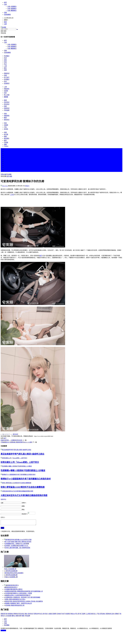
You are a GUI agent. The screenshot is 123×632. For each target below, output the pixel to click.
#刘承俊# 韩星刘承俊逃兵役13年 (14, 605)
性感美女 (10, 613)
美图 (5, 136)
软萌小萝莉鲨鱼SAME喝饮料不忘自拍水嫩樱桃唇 (23, 487)
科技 (5, 62)
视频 (5, 70)
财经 (5, 106)
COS (5, 171)
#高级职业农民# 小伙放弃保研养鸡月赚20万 (17, 595)
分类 (5, 4)
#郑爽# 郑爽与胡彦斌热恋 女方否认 (15, 599)
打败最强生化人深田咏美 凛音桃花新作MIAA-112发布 (16, 442)
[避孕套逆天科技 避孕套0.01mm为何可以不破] (63, 539)
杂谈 (46, 613)
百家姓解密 (7, 14)
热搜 (5, 75)
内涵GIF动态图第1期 (10, 569)
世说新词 (6, 83)
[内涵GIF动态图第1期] (63, 561)
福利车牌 (18, 615)
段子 (5, 161)
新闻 (5, 100)
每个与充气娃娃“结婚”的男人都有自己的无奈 (18, 541)
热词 (5, 58)
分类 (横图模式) (12, 10)
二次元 (12, 194)
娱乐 (5, 68)
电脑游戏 (6, 115)
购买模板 (6, 625)
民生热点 (6, 104)
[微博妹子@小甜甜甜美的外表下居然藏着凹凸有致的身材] (61, 474)
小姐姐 (50, 613)
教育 (5, 117)
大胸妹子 (117, 613)
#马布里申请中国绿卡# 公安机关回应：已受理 (18, 593)
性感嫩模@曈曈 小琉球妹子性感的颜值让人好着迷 (23, 470)
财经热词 (6, 108)
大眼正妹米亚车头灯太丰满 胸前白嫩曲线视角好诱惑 (24, 495)
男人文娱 (6, 95)
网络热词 (6, 73)
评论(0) (27, 186)
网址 (23, 509)
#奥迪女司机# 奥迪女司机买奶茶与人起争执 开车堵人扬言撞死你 (24, 601)
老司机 (6, 129)
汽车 (5, 127)
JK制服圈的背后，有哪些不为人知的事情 (17, 543)
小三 (6, 186)
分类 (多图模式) (12, 6)
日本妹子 (59, 613)
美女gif (73, 613)
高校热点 (6, 119)
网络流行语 (4, 613)
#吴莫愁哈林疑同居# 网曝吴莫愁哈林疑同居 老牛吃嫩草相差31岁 (24, 591)
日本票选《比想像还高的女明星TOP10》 (17, 545)
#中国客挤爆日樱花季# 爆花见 (13, 589)
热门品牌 (82, 613)
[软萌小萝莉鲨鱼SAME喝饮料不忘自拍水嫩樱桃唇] (61, 483)
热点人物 (42, 613)
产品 (98, 613)
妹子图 (6, 134)
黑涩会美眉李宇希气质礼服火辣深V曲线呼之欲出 (22, 454)
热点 (5, 64)
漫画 (5, 144)
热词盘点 (6, 56)
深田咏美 (108, 613)
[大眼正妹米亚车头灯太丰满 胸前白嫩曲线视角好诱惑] (61, 491)
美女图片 (6, 138)
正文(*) (3, 517)
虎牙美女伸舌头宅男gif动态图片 (14, 573)
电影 (23, 615)
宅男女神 (36, 613)
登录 (5, 22)
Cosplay (6, 146)
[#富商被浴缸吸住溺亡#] (63, 585)
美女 (5, 165)
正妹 (112, 613)
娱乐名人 (93, 613)
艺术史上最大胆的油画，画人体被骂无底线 (17, 547)
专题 (5, 12)
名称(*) (24, 503)
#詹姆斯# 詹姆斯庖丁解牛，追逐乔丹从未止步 (18, 603)
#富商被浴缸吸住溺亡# (10, 587)
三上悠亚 (88, 613)
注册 (5, 24)
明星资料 (6, 88)
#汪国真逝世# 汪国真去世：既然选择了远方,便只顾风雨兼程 (22, 597)
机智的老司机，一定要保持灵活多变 (11, 440)
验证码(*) (24, 514)
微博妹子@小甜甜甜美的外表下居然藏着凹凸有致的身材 (26, 479)
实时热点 (6, 102)
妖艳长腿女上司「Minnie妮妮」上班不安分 (20, 462)
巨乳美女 (102, 613)
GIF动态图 (8, 615)
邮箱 (23, 506)
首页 (5, 2)
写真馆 (6, 142)
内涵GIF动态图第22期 (11, 577)
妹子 (40, 255)
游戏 (5, 60)
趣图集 (6, 97)
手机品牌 (6, 110)
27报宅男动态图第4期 (11, 575)
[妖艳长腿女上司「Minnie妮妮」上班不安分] (61, 458)
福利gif (14, 615)
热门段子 (6, 77)
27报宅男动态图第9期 (11, 571)
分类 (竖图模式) (12, 8)
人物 (5, 66)
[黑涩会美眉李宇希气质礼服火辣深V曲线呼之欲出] (61, 450)
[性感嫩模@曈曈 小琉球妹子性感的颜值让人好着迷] (61, 466)
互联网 (6, 125)
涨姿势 (6, 91)
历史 (5, 93)
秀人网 (77, 613)
